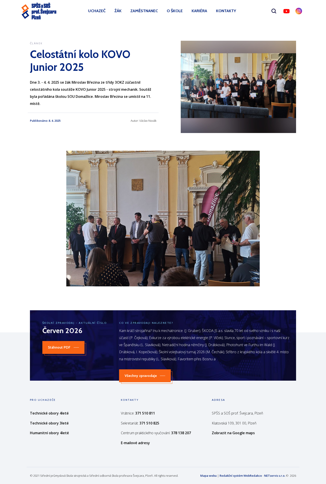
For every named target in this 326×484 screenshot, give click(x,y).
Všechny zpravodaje (141, 376)
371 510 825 (149, 423)
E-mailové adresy (135, 442)
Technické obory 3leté (49, 423)
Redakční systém (231, 476)
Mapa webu (208, 476)
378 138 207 (181, 432)
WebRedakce (253, 476)
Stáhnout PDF (59, 347)
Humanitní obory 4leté (49, 432)
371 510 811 (145, 413)
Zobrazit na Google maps (233, 432)
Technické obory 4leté (49, 413)
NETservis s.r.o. (274, 476)
